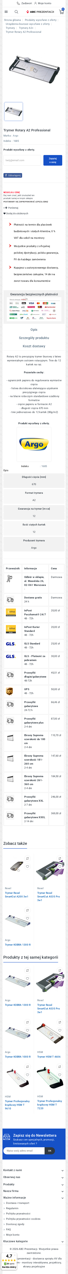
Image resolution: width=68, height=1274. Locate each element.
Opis (34, 330)
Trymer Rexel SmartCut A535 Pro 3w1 (48, 896)
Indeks (7, 140)
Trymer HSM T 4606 (49, 1056)
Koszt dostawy (34, 346)
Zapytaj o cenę (53, 160)
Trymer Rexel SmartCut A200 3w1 (16, 894)
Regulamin (11, 1208)
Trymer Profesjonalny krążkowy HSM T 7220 (49, 1105)
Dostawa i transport (17, 1203)
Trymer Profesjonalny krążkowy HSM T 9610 (17, 1105)
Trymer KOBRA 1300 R (18, 944)
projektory (55, 1262)
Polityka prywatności (17, 1213)
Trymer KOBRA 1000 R (18, 1056)
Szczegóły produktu (34, 338)
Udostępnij (14, 175)
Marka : (7, 135)
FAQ (8, 1229)
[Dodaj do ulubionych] (27, 866)
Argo (15, 135)
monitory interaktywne (35, 1262)
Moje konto (12, 1234)
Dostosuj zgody (14, 1224)
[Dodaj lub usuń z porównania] (27, 858)
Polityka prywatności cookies (23, 1218)
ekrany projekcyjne (34, 1266)
